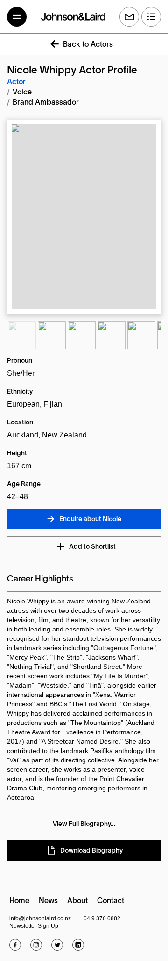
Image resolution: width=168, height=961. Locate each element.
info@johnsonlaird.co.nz (40, 918)
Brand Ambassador (46, 103)
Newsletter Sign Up (33, 926)
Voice (22, 92)
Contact (110, 901)
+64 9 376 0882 (100, 918)
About (77, 901)
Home (19, 901)
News (48, 901)
